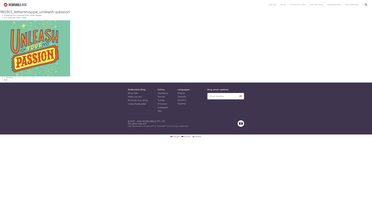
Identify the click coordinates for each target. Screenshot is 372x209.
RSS (160, 111)
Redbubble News (334, 5)
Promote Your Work (298, 5)
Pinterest (162, 104)
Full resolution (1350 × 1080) (15, 18)
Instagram (163, 107)
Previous (8, 77)
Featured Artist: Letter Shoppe (29, 15)
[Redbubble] (241, 126)
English (181, 93)
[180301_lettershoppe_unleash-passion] (186, 48)
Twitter (161, 97)
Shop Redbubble (352, 5)
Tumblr (161, 100)
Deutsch (182, 100)
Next (7, 80)
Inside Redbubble (137, 104)
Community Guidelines (177, 126)
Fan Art (283, 5)
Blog (24, 5)
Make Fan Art (135, 97)
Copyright (161, 126)
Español (182, 103)
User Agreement (135, 126)
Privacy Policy (150, 126)
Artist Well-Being (316, 5)
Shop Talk (272, 5)
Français (182, 96)
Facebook (163, 93)
